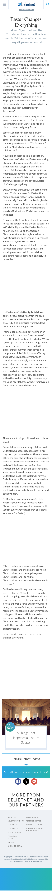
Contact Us (13, 825)
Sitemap (11, 842)
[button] (47, 4)
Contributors (14, 832)
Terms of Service (33, 821)
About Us (12, 817)
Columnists (13, 828)
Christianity (26, 10)
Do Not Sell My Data (35, 825)
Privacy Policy (32, 817)
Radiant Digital (15, 846)
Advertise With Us (16, 821)
